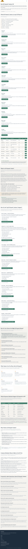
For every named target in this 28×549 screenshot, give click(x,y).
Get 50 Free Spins (4, 36)
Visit (25, 140)
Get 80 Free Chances (5, 81)
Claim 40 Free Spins (4, 90)
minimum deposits (9, 174)
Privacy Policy (2, 540)
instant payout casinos (8, 421)
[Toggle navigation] (26, 1)
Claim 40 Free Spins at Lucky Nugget (7, 255)
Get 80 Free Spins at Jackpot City (6, 240)
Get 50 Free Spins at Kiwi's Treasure (7, 221)
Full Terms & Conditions (5, 223)
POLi (19, 398)
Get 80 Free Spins (4, 72)
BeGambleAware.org (3, 545)
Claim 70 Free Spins (4, 99)
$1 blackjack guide (8, 383)
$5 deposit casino (17, 422)
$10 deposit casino (22, 422)
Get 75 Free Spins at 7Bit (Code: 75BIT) (7, 296)
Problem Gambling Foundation (5, 543)
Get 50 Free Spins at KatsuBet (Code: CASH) (7, 321)
